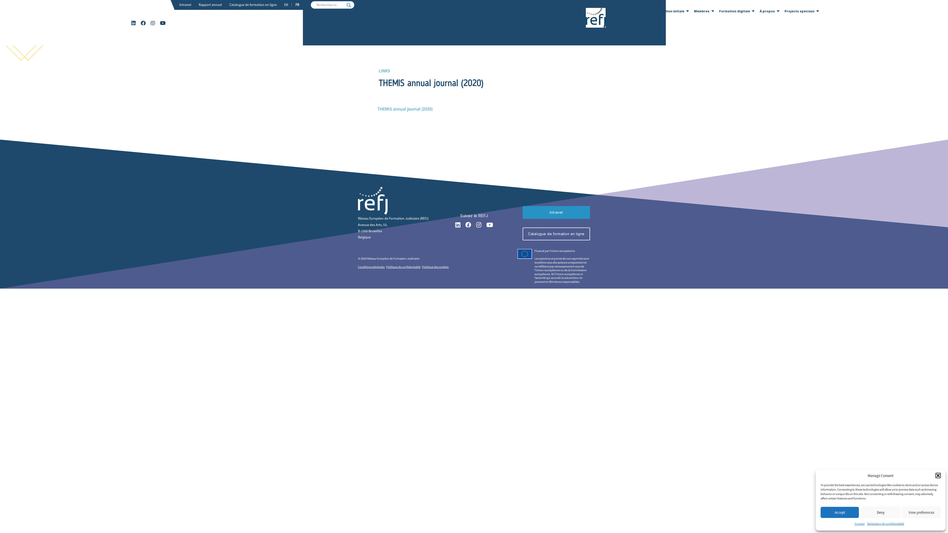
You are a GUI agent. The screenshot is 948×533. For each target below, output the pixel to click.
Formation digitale (734, 11)
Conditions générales (371, 267)
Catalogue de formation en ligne (253, 4)
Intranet (185, 4)
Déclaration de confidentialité (885, 524)
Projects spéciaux (799, 11)
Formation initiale (669, 11)
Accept (840, 512)
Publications (623, 34)
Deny (881, 512)
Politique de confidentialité (403, 267)
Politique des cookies (435, 267)
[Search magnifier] (348, 5)
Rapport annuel (210, 4)
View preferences (921, 512)
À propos (767, 11)
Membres (702, 11)
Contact (860, 524)
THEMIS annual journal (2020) (405, 109)
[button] (938, 475)
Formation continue (629, 11)
